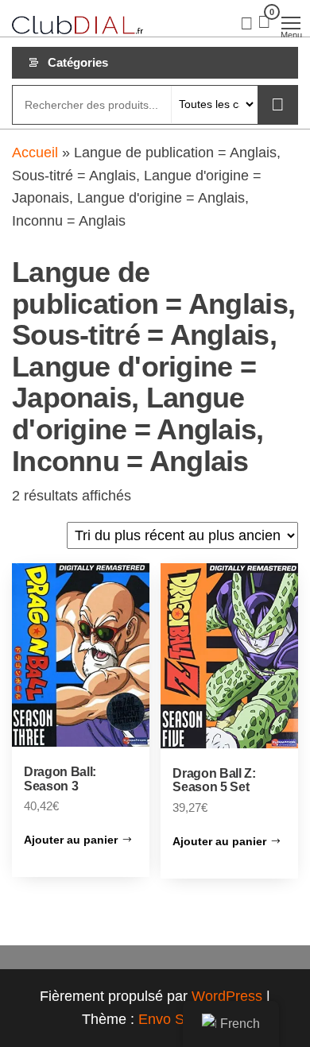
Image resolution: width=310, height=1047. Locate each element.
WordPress (227, 996)
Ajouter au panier (71, 839)
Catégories (78, 62)
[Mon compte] (247, 22)
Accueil (35, 152)
